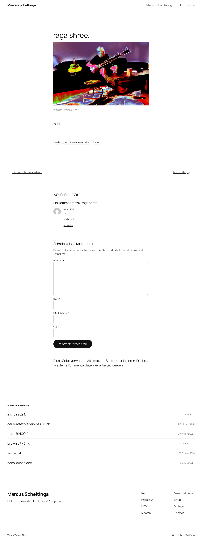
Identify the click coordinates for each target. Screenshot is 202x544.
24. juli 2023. (16, 414)
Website (57, 327)
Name (56, 299)
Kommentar (59, 260)
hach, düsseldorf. (20, 463)
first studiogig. (181, 172)
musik (77, 109)
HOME (178, 5)
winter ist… (15, 453)
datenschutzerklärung (158, 5)
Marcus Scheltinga (21, 5)
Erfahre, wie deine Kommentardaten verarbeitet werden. (100, 362)
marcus (68, 109)
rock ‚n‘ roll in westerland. (27, 172)
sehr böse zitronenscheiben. (78, 142)
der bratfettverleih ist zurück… (29, 424)
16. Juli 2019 (69, 209)
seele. (57, 142)
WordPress (190, 535)
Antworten (68, 225)
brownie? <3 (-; (18, 443)
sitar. (97, 142)
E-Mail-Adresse (61, 313)
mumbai (190, 5)
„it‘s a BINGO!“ (17, 434)
